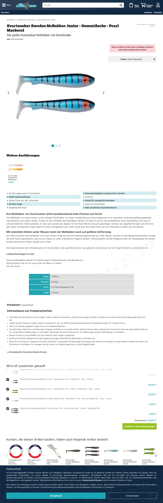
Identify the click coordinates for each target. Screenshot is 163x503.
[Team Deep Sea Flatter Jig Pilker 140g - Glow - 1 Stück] (54, 451)
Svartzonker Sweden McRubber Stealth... (73, 462)
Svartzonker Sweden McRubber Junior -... (149, 462)
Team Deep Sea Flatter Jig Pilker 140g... (52, 462)
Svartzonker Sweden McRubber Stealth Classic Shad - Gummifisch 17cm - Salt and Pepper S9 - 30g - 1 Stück (66, 398)
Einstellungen (132, 495)
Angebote (148, 12)
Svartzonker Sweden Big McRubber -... (13, 178)
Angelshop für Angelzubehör (27, 5)
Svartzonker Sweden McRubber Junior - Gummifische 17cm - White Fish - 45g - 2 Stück (56, 379)
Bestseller (158, 12)
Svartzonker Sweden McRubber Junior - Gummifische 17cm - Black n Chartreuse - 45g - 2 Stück (60, 389)
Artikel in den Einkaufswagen (139, 426)
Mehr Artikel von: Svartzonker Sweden (146, 25)
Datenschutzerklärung (91, 480)
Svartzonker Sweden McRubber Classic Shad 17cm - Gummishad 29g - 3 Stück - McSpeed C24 (60, 408)
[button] (52, 145)
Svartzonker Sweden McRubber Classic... (92, 462)
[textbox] (83, 5)
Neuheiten (5, 12)
